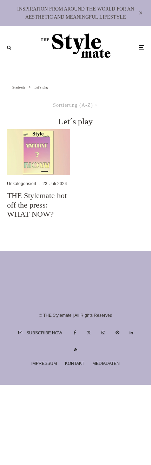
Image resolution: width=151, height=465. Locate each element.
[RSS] (76, 349)
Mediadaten (106, 363)
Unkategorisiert (21, 183)
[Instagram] (103, 332)
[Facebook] (74, 332)
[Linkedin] (131, 332)
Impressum (44, 363)
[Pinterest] (117, 332)
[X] (88, 332)
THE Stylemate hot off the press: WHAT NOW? (37, 204)
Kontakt (74, 363)
